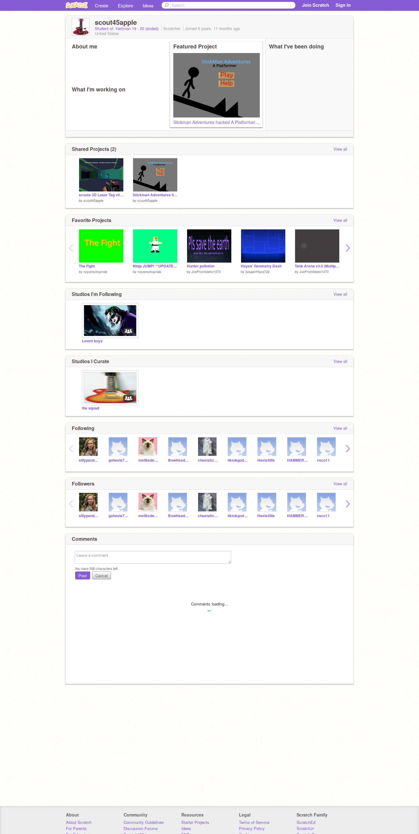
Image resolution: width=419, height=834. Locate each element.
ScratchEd (306, 822)
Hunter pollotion (200, 266)
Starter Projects (195, 822)
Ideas (148, 5)
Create (101, 5)
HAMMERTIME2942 (297, 460)
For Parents (76, 828)
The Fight (87, 266)
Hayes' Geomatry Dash (261, 266)
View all (340, 149)
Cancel (101, 575)
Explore (125, 5)
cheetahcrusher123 (208, 460)
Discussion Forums (141, 828)
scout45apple (93, 200)
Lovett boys (92, 341)
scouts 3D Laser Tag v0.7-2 (101, 195)
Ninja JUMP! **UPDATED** (155, 266)
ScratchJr (305, 828)
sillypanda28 (89, 460)
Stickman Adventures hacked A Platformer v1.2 (219, 122)
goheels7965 (119, 460)
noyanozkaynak (95, 271)
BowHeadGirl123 (178, 460)
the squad (90, 408)
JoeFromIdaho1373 (206, 271)
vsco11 (323, 460)
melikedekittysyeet (148, 460)
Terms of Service (254, 822)
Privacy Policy (252, 828)
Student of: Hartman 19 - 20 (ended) (127, 28)
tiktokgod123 (238, 460)
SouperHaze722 (257, 271)
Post (83, 575)
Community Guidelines (144, 822)
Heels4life (266, 460)
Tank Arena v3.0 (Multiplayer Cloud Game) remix (317, 266)
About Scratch (78, 822)
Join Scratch (315, 5)
